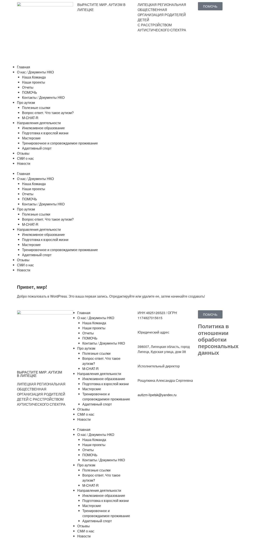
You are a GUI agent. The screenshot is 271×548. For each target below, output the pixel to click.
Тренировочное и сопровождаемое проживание (60, 143)
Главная (23, 67)
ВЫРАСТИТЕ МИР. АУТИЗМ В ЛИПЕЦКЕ (39, 374)
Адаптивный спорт (36, 148)
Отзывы (23, 153)
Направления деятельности (39, 122)
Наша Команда (34, 77)
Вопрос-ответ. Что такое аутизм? (48, 112)
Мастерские (31, 138)
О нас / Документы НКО (35, 72)
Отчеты (27, 87)
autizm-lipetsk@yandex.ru (157, 394)
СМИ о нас (25, 158)
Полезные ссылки (36, 107)
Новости (23, 163)
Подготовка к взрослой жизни (45, 132)
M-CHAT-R (30, 117)
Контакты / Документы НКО (43, 97)
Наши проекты (33, 82)
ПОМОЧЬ (29, 92)
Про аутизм (26, 102)
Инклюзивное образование (43, 127)
